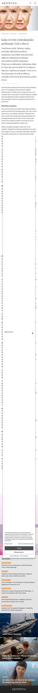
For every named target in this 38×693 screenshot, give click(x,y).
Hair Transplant (6, 605)
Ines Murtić (5, 661)
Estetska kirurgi (22, 33)
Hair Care (4, 571)
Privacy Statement (24, 555)
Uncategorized (6, 562)
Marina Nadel (5, 685)
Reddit (5, 652)
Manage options (19, 552)
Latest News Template (11, 634)
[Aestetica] (9, 3)
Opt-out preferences (14, 555)
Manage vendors (8, 543)
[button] (32, 333)
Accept (19, 548)
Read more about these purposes (25, 543)
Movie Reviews (6, 580)
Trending (5, 631)
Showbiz (5, 677)
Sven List (4, 637)
